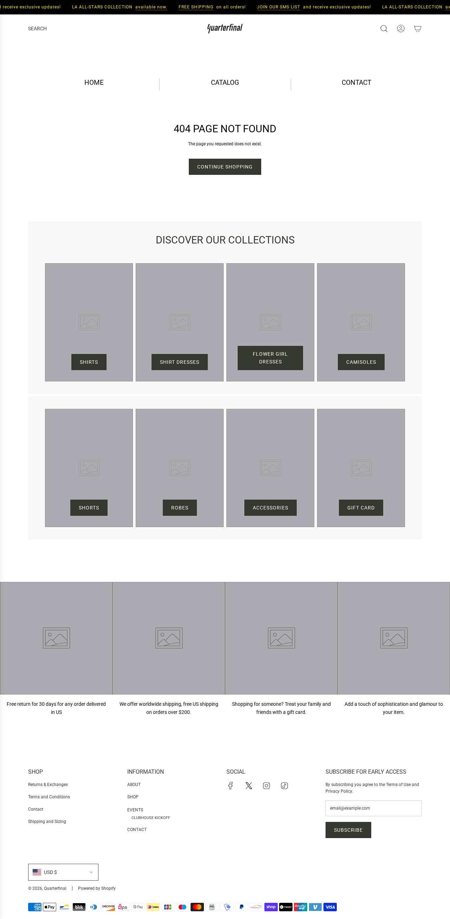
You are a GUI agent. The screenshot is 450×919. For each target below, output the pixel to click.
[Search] (383, 28)
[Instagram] (266, 785)
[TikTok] (284, 785)
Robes (179, 508)
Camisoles (361, 362)
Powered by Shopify (97, 888)
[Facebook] (230, 785)
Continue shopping (225, 167)
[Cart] (417, 28)
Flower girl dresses (270, 358)
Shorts (89, 508)
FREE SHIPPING (191, 7)
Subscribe (348, 830)
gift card (361, 508)
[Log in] (400, 28)
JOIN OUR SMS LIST (274, 7)
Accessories (270, 508)
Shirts (89, 362)
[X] (248, 785)
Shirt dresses (179, 362)
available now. (147, 7)
